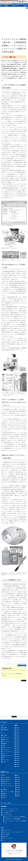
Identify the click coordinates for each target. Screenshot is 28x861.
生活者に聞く (5, 729)
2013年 (18, 781)
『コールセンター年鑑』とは (9, 810)
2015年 (18, 777)
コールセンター (6, 749)
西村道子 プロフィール (14, 853)
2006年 (18, 795)
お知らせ (5, 795)
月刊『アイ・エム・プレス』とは (10, 808)
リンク (4, 840)
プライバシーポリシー (7, 838)
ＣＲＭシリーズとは (7, 814)
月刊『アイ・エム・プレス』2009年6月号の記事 (16, 663)
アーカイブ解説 (6, 777)
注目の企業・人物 (6, 779)
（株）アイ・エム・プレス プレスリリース (12, 832)
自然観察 (5, 789)
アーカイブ (3, 722)
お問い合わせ (6, 3)
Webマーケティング (7, 747)
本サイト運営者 (6, 834)
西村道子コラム (16, 5)
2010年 (18, 787)
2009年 (18, 789)
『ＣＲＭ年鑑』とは (7, 812)
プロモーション (6, 737)
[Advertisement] (14, 23)
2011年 (18, 785)
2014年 (18, 779)
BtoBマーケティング (7, 755)
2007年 (18, 793)
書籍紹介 (5, 793)
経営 (4, 757)
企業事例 (6, 5)
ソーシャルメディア (7, 751)
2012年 (18, 783)
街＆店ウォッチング (7, 783)
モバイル (5, 753)
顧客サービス (5, 739)
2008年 (18, 791)
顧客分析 (5, 743)
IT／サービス (5, 759)
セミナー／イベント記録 (8, 791)
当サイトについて (20, 3)
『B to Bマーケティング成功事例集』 (13, 818)
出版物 (25, 5)
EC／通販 (5, 735)
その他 (4, 761)
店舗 (4, 745)
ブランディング (6, 741)
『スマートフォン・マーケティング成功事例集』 (15, 816)
